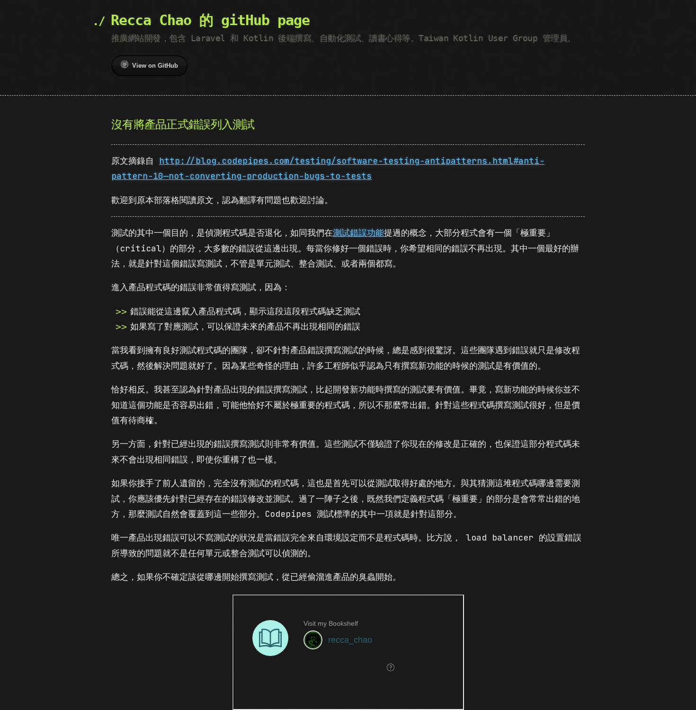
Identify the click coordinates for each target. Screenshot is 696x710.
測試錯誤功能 (358, 232)
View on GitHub (155, 65)
